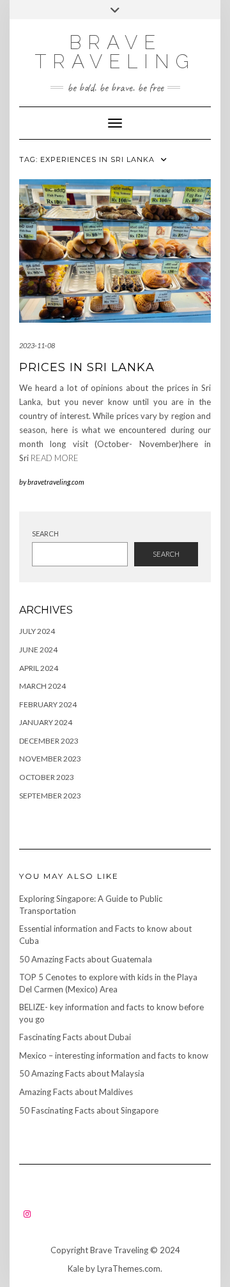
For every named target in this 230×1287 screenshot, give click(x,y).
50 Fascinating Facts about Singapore (88, 1110)
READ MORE (55, 458)
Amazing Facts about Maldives (76, 1092)
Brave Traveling (114, 52)
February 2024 (48, 704)
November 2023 (50, 758)
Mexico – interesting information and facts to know (113, 1055)
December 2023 (49, 741)
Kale (76, 1268)
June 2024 (38, 649)
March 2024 (42, 686)
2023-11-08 (37, 345)
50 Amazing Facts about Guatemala (85, 959)
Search (45, 533)
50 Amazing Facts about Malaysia (81, 1073)
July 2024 (37, 631)
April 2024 (38, 668)
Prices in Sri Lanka (87, 367)
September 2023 (50, 795)
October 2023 (46, 777)
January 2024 (45, 722)
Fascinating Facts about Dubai (75, 1037)
